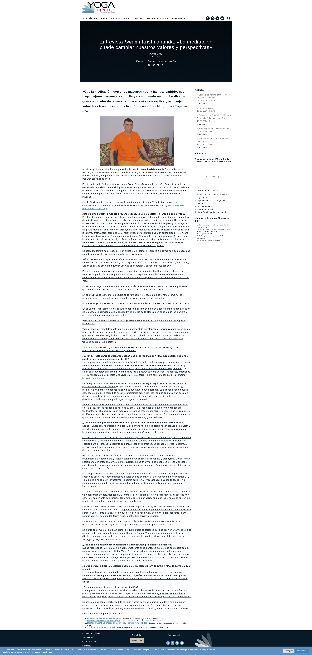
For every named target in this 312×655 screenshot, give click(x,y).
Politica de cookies (91, 633)
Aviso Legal (87, 637)
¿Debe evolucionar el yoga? (101, 627)
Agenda (199, 90)
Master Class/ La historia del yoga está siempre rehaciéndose (117, 623)
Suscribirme (137, 640)
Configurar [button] (289, 651)
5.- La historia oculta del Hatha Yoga (208, 240)
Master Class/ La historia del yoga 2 (105, 618)
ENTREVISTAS (107, 18)
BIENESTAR (137, 18)
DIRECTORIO (163, 18)
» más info (202, 104)
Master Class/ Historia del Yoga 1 (103, 621)
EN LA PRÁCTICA (89, 18)
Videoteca (200, 153)
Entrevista (156, 54)
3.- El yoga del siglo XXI (204, 233)
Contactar (87, 646)
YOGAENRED (177, 18)
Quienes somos (89, 642)
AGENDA (151, 18)
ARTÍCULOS (121, 18)
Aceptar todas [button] (302, 651)
